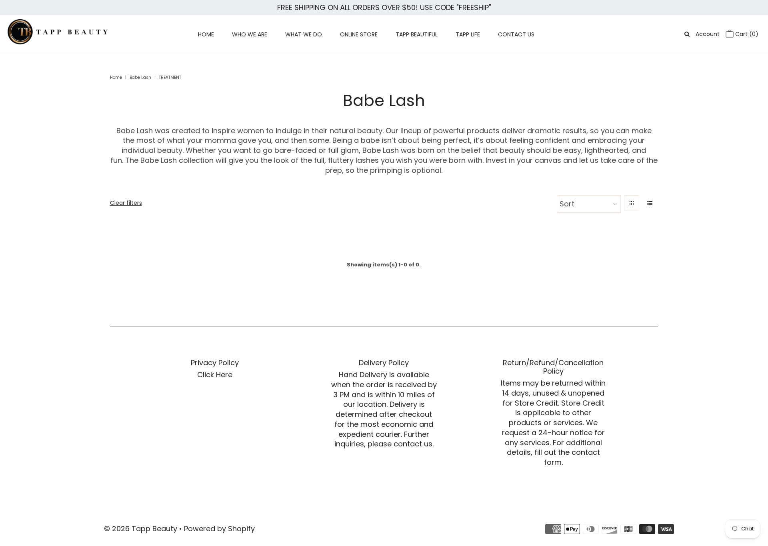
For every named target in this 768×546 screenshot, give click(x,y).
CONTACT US (516, 34)
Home (116, 77)
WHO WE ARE (249, 34)
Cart (746, 34)
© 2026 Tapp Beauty (140, 529)
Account (708, 34)
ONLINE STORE (359, 34)
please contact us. (401, 444)
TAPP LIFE (468, 34)
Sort (567, 204)
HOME (206, 34)
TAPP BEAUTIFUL (417, 34)
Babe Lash (140, 77)
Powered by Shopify (219, 529)
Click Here (214, 375)
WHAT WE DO (303, 34)
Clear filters (126, 203)
